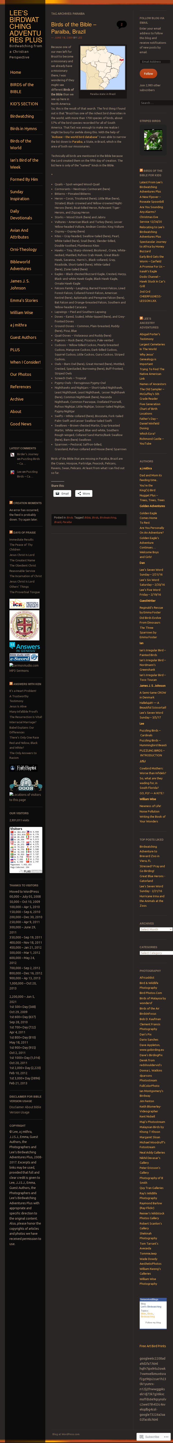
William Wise (21, 312)
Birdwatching (22, 116)
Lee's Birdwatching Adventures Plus (25, 26)
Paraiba (77, 141)
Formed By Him (24, 179)
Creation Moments (27, 503)
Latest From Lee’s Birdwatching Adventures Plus (151, 187)
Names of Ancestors (153, 383)
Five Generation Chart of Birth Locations (150, 408)
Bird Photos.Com (151, 992)
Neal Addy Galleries (152, 1152)
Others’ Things (19, 586)
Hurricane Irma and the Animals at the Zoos (152, 901)
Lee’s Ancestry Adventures (149, 323)
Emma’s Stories (24, 300)
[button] (153, 129)
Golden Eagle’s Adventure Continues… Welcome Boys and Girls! (149, 547)
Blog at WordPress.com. (66, 1434)
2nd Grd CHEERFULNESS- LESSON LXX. (151, 296)
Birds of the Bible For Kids (151, 173)
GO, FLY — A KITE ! (152, 793)
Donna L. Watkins (151, 1070)
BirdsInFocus (148, 1013)
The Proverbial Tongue (24, 592)
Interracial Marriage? (22, 722)
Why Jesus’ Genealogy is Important (148, 359)
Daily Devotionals (21, 214)
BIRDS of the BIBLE (22, 88)
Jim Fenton (147, 1101)
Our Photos (20, 374)
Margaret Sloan (150, 1137)
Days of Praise (24, 532)
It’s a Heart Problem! (22, 690)
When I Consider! (25, 362)
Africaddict (147, 977)
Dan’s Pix (146, 1034)
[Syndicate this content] (11, 503)
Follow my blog (153, 1322)
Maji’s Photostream (152, 1121)
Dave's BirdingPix (151, 1055)
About (15, 411)
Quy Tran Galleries (152, 1187)
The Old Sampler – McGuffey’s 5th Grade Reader (152, 394)
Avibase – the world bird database (74, 136)
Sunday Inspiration (19, 195)
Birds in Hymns (23, 128)
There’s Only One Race (24, 737)
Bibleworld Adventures (20, 265)
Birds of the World (20, 144)
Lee (19, 471)
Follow (148, 73)
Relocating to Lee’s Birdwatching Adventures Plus (152, 231)
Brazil (57, 522)
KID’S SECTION (24, 103)
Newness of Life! (150, 806)
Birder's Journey (27, 454)
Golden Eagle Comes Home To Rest (148, 518)
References (20, 386)
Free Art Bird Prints (153, 1346)
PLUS (15, 349)
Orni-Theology (23, 249)
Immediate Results (21, 539)
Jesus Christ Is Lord (21, 554)
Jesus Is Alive (18, 706)
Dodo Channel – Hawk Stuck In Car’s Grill (152, 281)
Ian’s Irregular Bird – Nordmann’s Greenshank (153, 664)
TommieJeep (148, 1253)
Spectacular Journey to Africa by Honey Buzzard (153, 246)
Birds (69, 517)
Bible (87, 517)
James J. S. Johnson (20, 284)
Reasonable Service (22, 570)
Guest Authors (23, 337)
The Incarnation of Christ (25, 576)
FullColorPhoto (149, 1085)
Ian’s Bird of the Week (24, 163)
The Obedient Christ (22, 565)
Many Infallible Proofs (23, 711)
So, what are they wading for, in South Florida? (151, 783)
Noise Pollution (149, 811)
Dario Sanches (149, 1039)
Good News (20, 424)
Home (15, 72)
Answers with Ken (27, 684)
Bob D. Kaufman (150, 1019)
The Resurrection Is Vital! (25, 716)
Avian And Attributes (19, 233)
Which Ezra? (147, 433)
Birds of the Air (149, 1008)
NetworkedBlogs (149, 1299)
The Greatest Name (22, 560)
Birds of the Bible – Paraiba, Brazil (73, 27)
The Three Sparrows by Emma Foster (148, 632)
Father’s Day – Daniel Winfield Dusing (149, 423)
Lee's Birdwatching (151, 1306)
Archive (17, 399)
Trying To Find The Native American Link (152, 373)
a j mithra (18, 325)
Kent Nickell (147, 1116)
